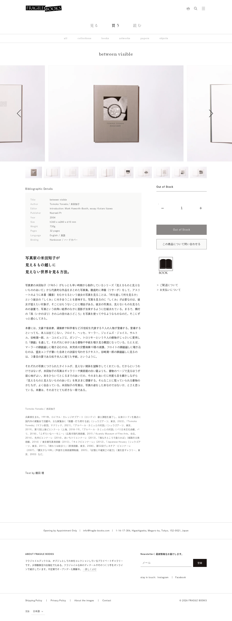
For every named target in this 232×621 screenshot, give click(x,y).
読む (137, 25)
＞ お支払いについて (168, 290)
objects (163, 38)
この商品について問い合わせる (182, 244)
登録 (200, 563)
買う (116, 25)
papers (144, 38)
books (105, 38)
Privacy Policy (58, 600)
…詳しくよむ (89, 569)
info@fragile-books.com (96, 531)
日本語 (36, 611)
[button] (195, 8)
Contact (106, 600)
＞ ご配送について (167, 285)
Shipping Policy (33, 600)
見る (94, 25)
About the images (84, 600)
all (65, 38)
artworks (124, 38)
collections (84, 38)
